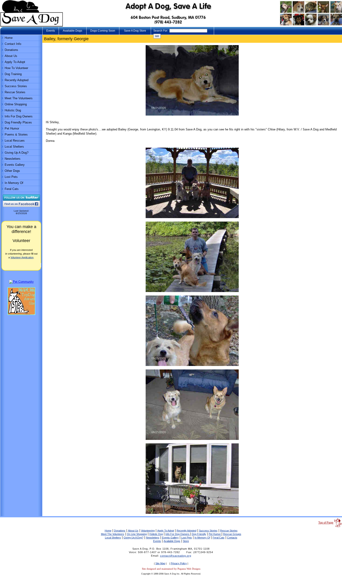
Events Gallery (15, 164)
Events (50, 30)
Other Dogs (12, 171)
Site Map (160, 563)
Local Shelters (14, 146)
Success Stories (16, 86)
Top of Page (325, 522)
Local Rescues (15, 140)
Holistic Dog (13, 110)
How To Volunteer (16, 68)
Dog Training (13, 74)
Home (9, 38)
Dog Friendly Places (18, 122)
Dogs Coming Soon (102, 30)
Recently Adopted (16, 80)
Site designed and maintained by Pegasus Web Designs (171, 568)
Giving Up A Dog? (16, 152)
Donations (11, 50)
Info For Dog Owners (19, 116)
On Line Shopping (137, 534)
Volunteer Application (22, 257)
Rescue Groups (232, 534)
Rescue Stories (15, 92)
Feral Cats (12, 189)
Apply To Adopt (15, 62)
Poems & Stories (16, 134)
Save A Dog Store (135, 30)
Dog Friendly (199, 534)
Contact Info (13, 44)
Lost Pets (11, 177)
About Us (11, 56)
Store (186, 541)
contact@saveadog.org (175, 555)
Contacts (232, 537)
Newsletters (12, 158)
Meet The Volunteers (19, 98)
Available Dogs (72, 30)
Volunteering (148, 530)
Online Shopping (16, 104)
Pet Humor (12, 128)
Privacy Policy (179, 563)
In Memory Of (14, 183)
